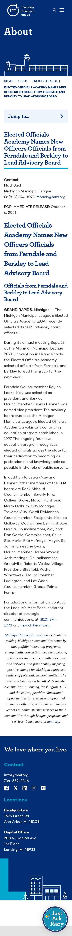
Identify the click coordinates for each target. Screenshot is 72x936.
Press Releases (44, 81)
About (22, 81)
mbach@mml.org (50, 197)
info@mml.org (16, 775)
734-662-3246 (16, 780)
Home (8, 81)
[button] (55, 919)
